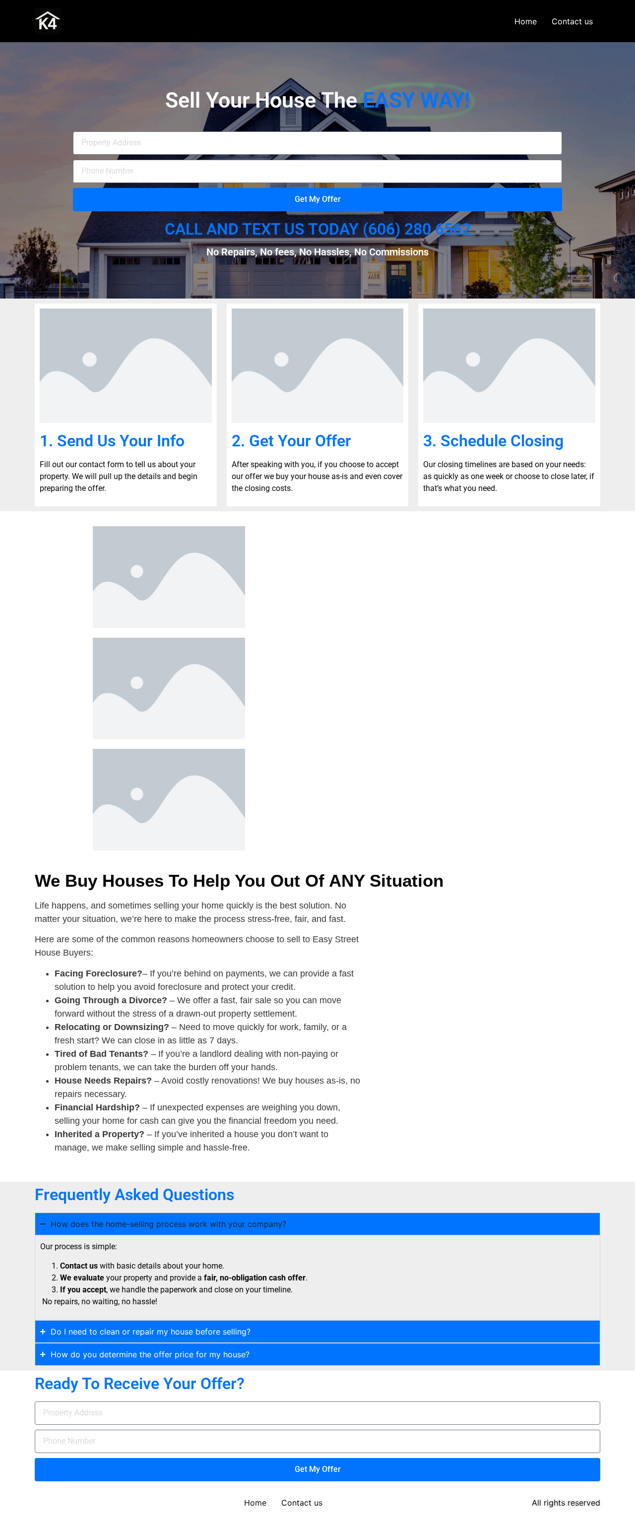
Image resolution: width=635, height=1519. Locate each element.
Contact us (572, 21)
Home (525, 21)
